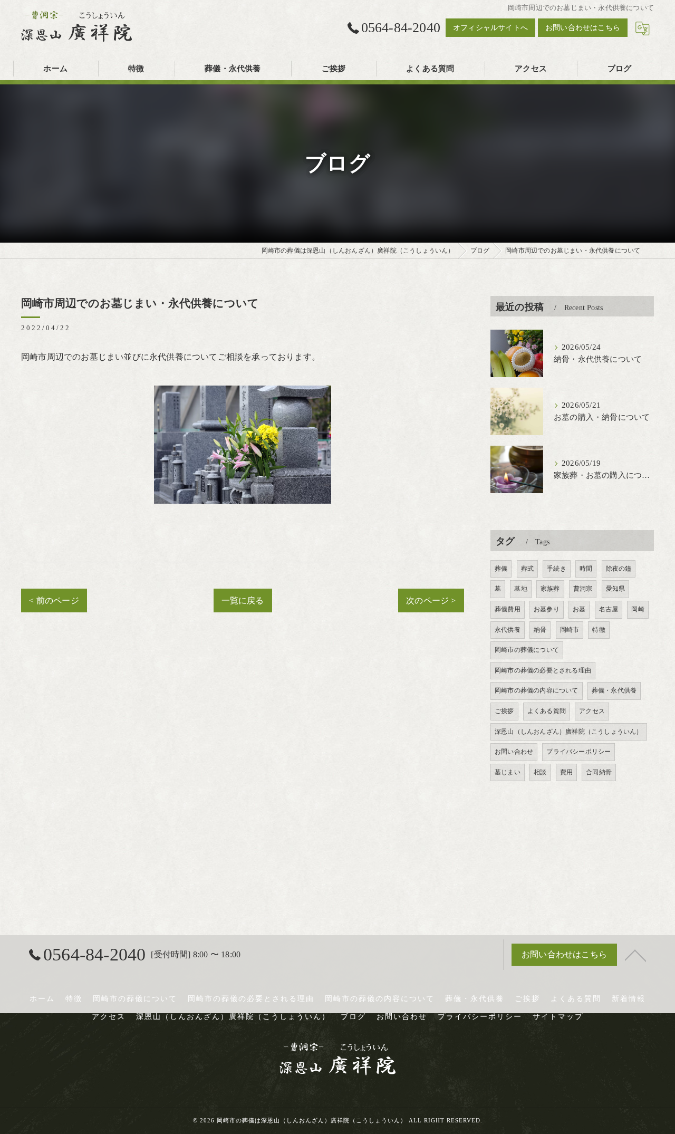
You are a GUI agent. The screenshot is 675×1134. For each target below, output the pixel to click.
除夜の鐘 (619, 568)
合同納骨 (599, 772)
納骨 (540, 629)
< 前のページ (54, 600)
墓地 (520, 588)
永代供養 (507, 629)
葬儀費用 (507, 609)
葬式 (527, 568)
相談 (540, 772)
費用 (566, 772)
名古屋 (609, 609)
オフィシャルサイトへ (490, 28)
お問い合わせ (514, 751)
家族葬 (550, 588)
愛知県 (615, 588)
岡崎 (637, 609)
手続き (556, 568)
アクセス (592, 711)
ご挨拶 (504, 711)
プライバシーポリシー (578, 751)
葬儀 (501, 568)
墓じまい (507, 772)
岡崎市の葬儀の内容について (536, 690)
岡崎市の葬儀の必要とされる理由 (543, 670)
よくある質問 (546, 711)
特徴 (598, 629)
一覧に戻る (242, 600)
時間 (586, 568)
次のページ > (431, 600)
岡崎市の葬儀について (527, 650)
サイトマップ (558, 1017)
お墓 (579, 609)
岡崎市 (570, 629)
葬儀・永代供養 (614, 690)
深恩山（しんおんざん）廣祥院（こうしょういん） (569, 731)
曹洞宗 (583, 588)
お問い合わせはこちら (582, 28)
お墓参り (547, 609)
